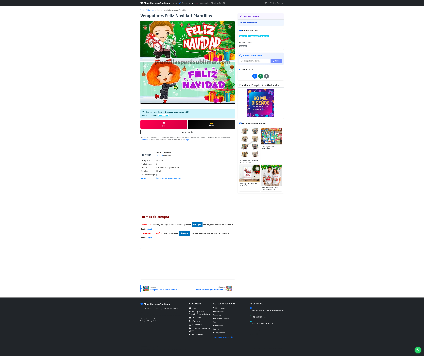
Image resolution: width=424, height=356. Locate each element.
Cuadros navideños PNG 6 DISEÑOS (249, 184)
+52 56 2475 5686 (259, 317)
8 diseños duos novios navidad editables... (270, 189)
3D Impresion (220, 308)
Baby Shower (220, 333)
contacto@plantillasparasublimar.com (268, 310)
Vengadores (264, 36)
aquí (187, 140)
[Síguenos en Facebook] (142, 320)
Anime (217, 322)
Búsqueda (196, 321)
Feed (196, 3)
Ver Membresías (250, 22)
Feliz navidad (253, 36)
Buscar (277, 61)
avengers (243, 36)
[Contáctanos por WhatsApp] (148, 320)
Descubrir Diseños (250, 16)
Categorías (204, 3)
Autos (217, 329)
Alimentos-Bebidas (222, 319)
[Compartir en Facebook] (254, 76)
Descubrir (185, 3)
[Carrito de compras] (265, 3)
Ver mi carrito (187, 132)
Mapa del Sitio (255, 334)
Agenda (218, 315)
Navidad (150, 10)
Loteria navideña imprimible (268, 147)
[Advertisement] (187, 195)
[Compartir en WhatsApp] (260, 76)
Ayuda (144, 178)
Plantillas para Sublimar (156, 3)
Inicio (175, 3)
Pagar (198, 224)
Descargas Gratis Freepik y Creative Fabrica (199, 312)
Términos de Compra (257, 331)
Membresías (216, 3)
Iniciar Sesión (277, 3)
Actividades (219, 312)
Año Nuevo (219, 326)
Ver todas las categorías (224, 337)
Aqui (150, 229)
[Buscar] (224, 3)
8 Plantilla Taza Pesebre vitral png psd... (249, 161)
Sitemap (280, 348)
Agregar (163, 126)
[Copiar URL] (266, 76)
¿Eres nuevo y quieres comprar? (169, 178)
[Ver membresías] (261, 103)
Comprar (211, 126)
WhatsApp (144, 140)
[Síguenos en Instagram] (153, 320)
